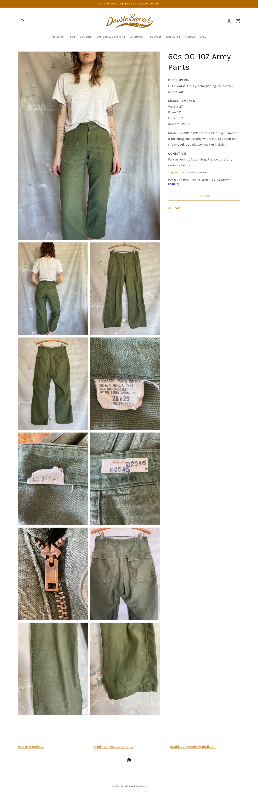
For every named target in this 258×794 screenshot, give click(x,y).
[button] (22, 21)
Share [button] (177, 208)
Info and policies (31, 746)
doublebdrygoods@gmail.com (193, 746)
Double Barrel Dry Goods (133, 786)
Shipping (173, 172)
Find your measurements (114, 746)
